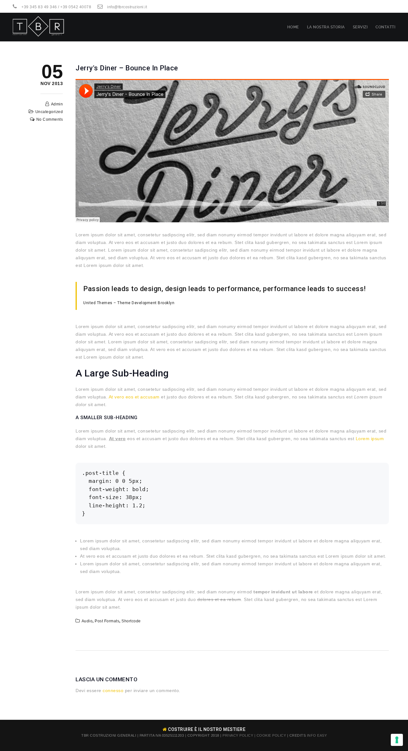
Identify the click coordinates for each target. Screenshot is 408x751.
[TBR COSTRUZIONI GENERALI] (39, 27)
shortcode (131, 621)
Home (293, 27)
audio (87, 621)
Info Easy (317, 735)
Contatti (385, 27)
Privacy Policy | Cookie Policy (254, 735)
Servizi (360, 27)
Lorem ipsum (370, 438)
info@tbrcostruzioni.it (127, 7)
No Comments (49, 119)
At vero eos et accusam (134, 396)
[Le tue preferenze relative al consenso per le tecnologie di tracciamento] (397, 740)
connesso (113, 690)
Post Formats (107, 621)
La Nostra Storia (326, 27)
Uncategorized (49, 112)
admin (57, 104)
